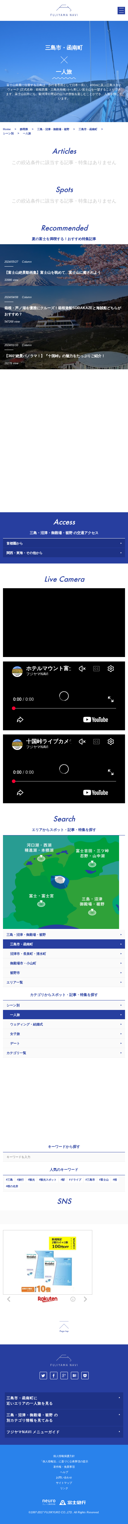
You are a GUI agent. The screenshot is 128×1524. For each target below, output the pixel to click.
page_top (64, 1327)
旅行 (21, 1179)
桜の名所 (12, 1186)
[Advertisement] (64, 439)
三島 (10, 1179)
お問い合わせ (64, 1477)
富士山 (105, 1179)
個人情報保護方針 (64, 1456)
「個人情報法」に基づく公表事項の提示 (64, 1461)
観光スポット (48, 1179)
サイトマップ (64, 1482)
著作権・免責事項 (64, 1466)
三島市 (91, 1179)
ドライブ (76, 1179)
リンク (64, 1488)
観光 (32, 1179)
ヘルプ (64, 1472)
